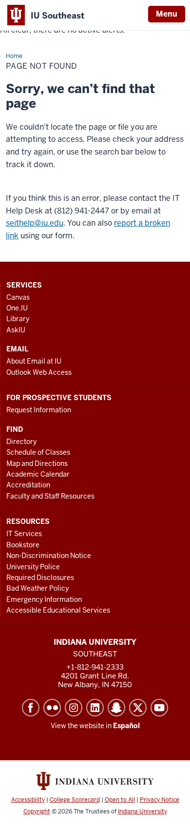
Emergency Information (44, 599)
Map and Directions (37, 463)
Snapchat (116, 707)
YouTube (159, 707)
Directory (21, 441)
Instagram (73, 707)
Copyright (36, 811)
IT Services (24, 533)
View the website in (95, 725)
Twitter (138, 707)
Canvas (18, 297)
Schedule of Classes (38, 452)
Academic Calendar (38, 474)
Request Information (38, 409)
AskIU (15, 330)
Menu (166, 14)
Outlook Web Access (39, 372)
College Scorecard (75, 800)
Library (17, 318)
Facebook (30, 707)
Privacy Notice (159, 800)
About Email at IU (33, 361)
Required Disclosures (40, 577)
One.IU (17, 308)
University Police (33, 566)
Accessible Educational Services (58, 610)
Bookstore (22, 544)
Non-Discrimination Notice (48, 555)
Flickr (52, 707)
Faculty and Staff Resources (50, 496)
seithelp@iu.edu (34, 223)
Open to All (120, 800)
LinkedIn (95, 707)
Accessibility (28, 800)
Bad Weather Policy (37, 588)
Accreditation (28, 485)
